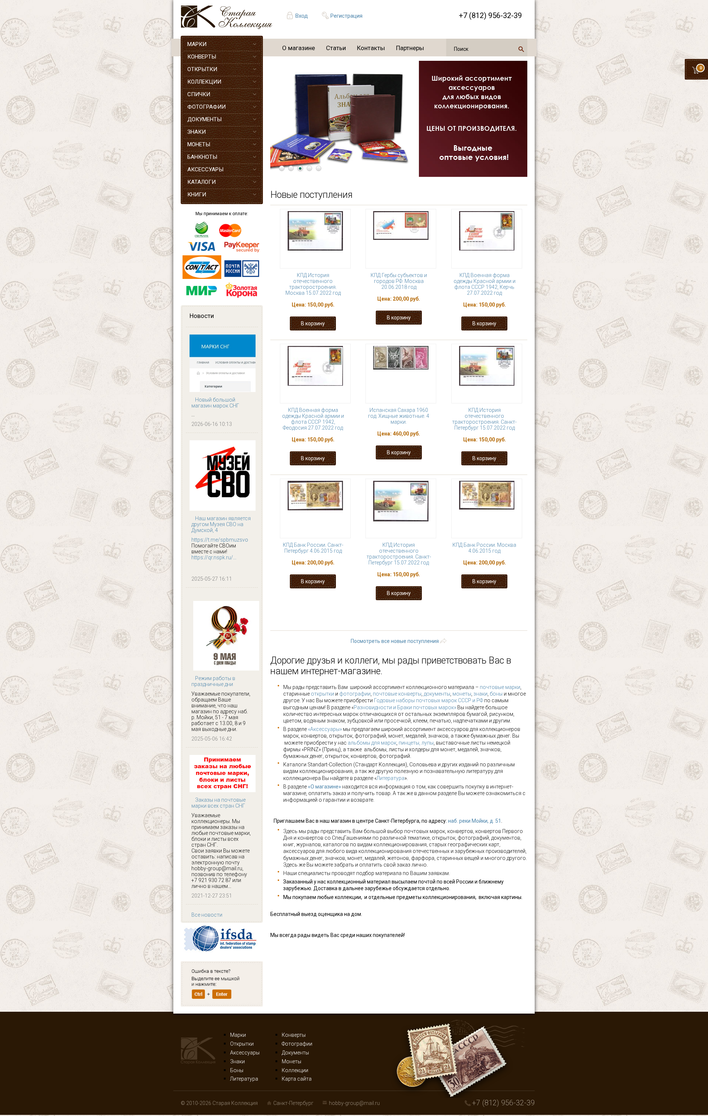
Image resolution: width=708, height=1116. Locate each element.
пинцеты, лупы (416, 743)
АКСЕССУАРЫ (205, 169)
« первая (303, 618)
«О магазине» (324, 787)
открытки (322, 694)
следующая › (443, 625)
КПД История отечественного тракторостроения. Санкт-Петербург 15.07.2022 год (484, 419)
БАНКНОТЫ (202, 157)
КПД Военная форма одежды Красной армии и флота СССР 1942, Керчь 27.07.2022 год (485, 284)
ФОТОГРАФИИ (206, 107)
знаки (480, 694)
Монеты (291, 1061)
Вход (301, 16)
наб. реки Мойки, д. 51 (474, 821)
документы (437, 694)
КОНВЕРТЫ (201, 56)
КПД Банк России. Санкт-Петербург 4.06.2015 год (313, 548)
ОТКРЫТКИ (202, 69)
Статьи (336, 48)
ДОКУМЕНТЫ (204, 119)
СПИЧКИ (198, 94)
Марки (238, 1035)
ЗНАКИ (196, 132)
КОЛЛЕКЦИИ (204, 81)
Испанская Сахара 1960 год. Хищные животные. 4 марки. (398, 416)
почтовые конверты (397, 694)
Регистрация (346, 16)
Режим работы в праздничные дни (213, 681)
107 (358, 625)
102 (463, 618)
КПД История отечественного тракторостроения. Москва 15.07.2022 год (313, 284)
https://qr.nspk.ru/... (213, 557)
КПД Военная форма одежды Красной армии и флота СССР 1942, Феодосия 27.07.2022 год (313, 419)
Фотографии (297, 1044)
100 (411, 618)
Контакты (371, 48)
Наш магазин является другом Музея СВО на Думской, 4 (221, 524)
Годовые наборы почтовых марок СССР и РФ (428, 700)
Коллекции (295, 1070)
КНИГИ (196, 194)
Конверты (294, 1035)
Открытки (242, 1044)
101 (437, 618)
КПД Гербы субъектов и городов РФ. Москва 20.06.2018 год (399, 281)
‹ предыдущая (350, 618)
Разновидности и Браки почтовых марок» (405, 707)
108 (384, 625)
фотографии (355, 694)
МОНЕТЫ (198, 144)
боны (496, 694)
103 (489, 618)
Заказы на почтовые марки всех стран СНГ (218, 803)
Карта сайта (297, 1079)
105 (305, 625)
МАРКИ (196, 44)
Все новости (206, 915)
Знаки (237, 1061)
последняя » (493, 625)
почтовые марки (500, 687)
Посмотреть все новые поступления (395, 641)
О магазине (298, 48)
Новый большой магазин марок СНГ (215, 403)
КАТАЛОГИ (201, 182)
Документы (295, 1053)
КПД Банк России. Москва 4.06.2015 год (484, 548)
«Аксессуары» (325, 729)
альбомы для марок (372, 743)
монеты (461, 694)
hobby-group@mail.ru (354, 1103)
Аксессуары (245, 1053)
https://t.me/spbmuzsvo (219, 540)
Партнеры (410, 48)
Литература (390, 778)
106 (332, 625)
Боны (236, 1070)
